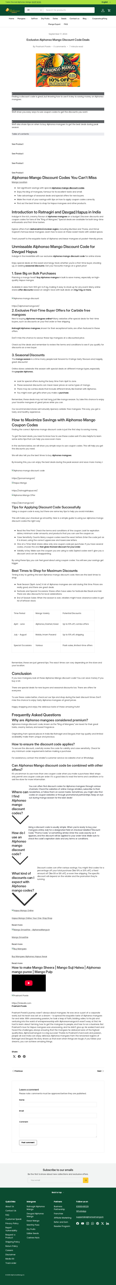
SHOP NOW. (36, 2)
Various (39, 645)
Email (21, 1111)
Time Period (19, 613)
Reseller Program (62, 1226)
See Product (17, 144)
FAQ (66, 24)
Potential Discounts (72, 613)
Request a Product (10, 1236)
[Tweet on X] (14, 1056)
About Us (9, 1206)
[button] (109, 10)
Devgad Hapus (75, 212)
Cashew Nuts (33, 1237)
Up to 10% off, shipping (73, 634)
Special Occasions (23, 645)
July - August (20, 634)
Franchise (58, 1213)
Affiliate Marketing (62, 1217)
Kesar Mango (33, 1220)
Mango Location (19, 182)
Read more (17, 925)
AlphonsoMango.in (17, 1275)
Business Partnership (59, 1208)
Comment (23, 1122)
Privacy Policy (12, 1223)
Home (11, 18)
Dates (55, 18)
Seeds (63, 18)
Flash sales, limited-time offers (77, 645)
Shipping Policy (12, 1241)
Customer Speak (13, 1219)
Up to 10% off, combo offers (76, 624)
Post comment (28, 1142)
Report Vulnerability (11, 1229)
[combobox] (60, 10)
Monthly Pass (33, 1225)
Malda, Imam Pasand (46, 634)
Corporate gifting (99, 18)
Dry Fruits (45, 18)
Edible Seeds (33, 1233)
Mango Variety (43, 613)
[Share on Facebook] (19, 1056)
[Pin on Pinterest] (24, 1056)
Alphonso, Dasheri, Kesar (47, 624)
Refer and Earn (61, 1222)
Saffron (34, 18)
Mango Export (54, 24)
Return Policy (11, 1246)
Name (21, 1100)
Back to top (57, 1192)
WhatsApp (81, 1211)
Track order (10, 1263)
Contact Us (10, 1210)
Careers (9, 1250)
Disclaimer (10, 1254)
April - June (19, 624)
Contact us (74, 18)
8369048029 (82, 1206)
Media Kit (9, 1258)
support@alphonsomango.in (90, 1217)
